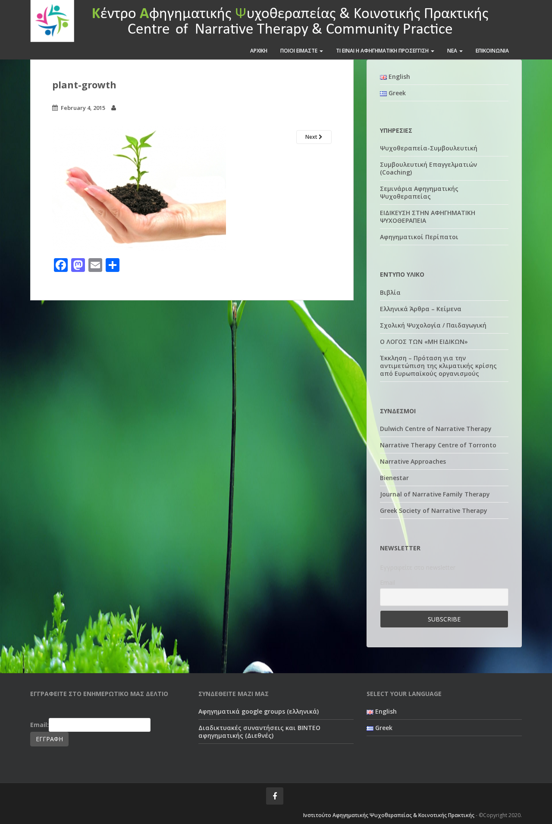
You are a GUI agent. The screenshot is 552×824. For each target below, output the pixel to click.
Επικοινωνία (492, 50)
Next (312, 136)
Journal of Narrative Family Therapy (435, 494)
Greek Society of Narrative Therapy (433, 510)
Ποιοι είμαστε (299, 50)
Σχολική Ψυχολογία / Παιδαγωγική (433, 325)
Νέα (452, 50)
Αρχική (258, 50)
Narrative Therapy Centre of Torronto (438, 445)
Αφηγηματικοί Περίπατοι (419, 237)
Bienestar (394, 478)
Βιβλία (390, 292)
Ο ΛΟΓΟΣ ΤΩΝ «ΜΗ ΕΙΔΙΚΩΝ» (424, 341)
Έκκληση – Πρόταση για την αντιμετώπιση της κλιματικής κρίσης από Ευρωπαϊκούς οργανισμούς (438, 366)
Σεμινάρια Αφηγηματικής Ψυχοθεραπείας (419, 192)
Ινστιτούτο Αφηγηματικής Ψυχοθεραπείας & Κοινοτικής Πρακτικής (388, 815)
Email (387, 582)
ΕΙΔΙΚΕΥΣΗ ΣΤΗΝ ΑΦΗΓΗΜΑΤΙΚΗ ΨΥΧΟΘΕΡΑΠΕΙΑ (427, 217)
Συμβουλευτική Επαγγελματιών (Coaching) (428, 168)
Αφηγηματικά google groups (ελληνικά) (258, 711)
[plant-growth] (139, 188)
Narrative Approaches (413, 461)
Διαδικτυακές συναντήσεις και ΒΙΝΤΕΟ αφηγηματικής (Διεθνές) (259, 732)
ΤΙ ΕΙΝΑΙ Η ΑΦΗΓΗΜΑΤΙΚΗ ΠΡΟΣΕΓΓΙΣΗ (383, 50)
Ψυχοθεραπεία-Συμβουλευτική (428, 148)
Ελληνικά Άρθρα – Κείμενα (420, 309)
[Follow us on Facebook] (274, 796)
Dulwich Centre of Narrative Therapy (436, 428)
